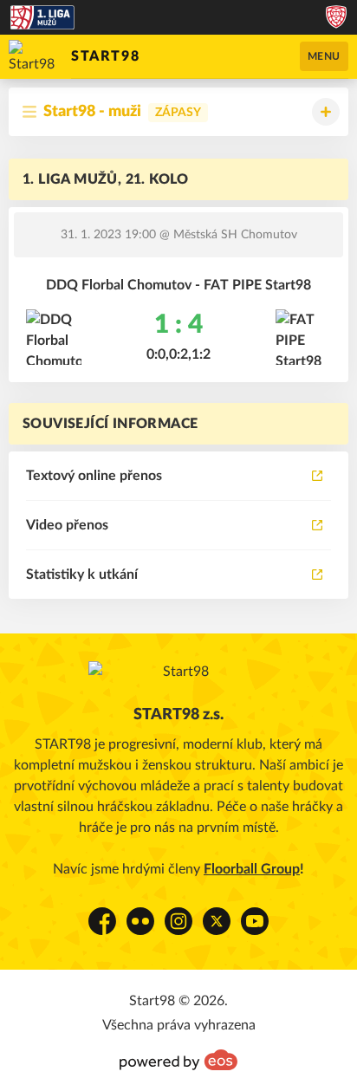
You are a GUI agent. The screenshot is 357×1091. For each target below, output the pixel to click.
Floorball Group (252, 869)
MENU (324, 56)
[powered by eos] (178, 1059)
